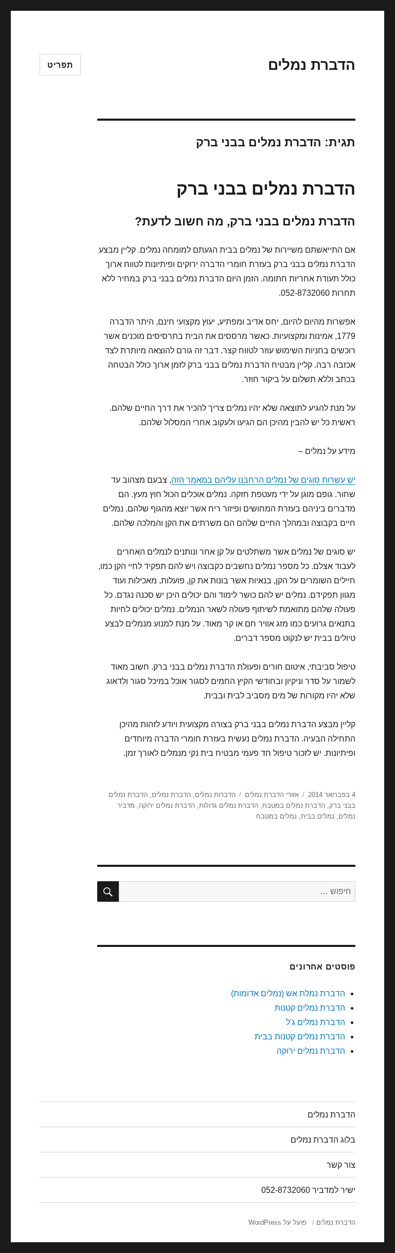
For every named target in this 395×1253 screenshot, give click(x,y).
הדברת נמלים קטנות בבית (300, 1036)
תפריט (60, 65)
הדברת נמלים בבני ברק (265, 188)
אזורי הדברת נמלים (272, 795)
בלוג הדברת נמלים (323, 1139)
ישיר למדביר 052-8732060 (308, 1190)
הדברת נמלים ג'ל (315, 1022)
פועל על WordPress (277, 1222)
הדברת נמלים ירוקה (167, 805)
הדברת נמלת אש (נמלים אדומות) (288, 993)
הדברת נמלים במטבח (293, 805)
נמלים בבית (317, 816)
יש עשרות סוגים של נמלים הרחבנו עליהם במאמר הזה (263, 480)
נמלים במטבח (276, 816)
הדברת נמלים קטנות (310, 1007)
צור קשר (341, 1165)
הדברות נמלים (215, 795)
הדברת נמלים (311, 65)
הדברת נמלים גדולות (228, 805)
